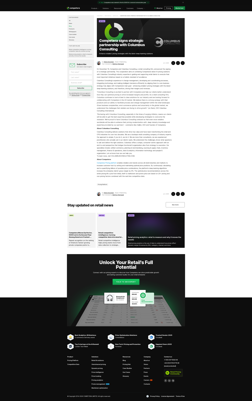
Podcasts (72, 29)
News (70, 23)
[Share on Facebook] (178, 63)
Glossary (71, 40)
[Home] (73, 8)
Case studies (72, 34)
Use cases (72, 37)
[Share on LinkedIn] (173, 63)
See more (175, 205)
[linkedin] (169, 380)
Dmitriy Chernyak (118, 64)
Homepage (100, 15)
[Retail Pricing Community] (173, 373)
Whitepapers (72, 31)
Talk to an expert (126, 282)
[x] (173, 380)
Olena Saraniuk (109, 62)
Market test (179, 8)
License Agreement (167, 396)
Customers (129, 8)
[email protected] (170, 366)
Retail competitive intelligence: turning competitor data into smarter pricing (80, 50)
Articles (115, 15)
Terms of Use (75, 95)
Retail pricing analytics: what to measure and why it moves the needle (80, 55)
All (69, 20)
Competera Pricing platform (107, 163)
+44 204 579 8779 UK (171, 363)
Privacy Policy (86, 95)
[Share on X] (183, 63)
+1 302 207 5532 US (171, 360)
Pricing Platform (102, 184)
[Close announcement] (183, 2)
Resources (108, 15)
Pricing (168, 8)
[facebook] (165, 380)
